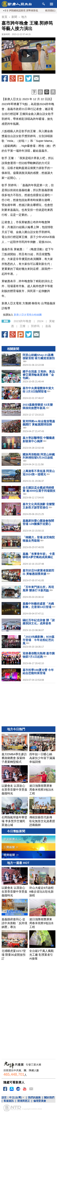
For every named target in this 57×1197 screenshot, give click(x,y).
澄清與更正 (23, 1100)
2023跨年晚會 (22, 321)
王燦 (22, 326)
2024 (40, 321)
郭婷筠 (35, 326)
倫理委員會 (39, 1100)
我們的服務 (34, 1097)
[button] (28, 55)
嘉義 (48, 326)
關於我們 (49, 1097)
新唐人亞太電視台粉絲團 (28, 314)
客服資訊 (9, 1100)
